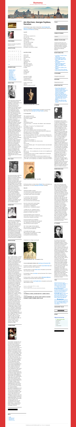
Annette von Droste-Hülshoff (60, 283)
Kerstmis (63, 293)
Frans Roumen (58, 288)
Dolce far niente (61, 287)
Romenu (38, 2)
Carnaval (58, 284)
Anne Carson (63, 282)
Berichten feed (11, 418)
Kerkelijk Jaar (58, 293)
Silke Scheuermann (57, 300)
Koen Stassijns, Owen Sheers (60, 58)
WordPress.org (11, 420)
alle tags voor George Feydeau (38, 110)
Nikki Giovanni (65, 295)
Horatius (40, 184)
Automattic (48, 425)
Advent (55, 282)
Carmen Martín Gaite (45, 265)
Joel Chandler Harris (37, 281)
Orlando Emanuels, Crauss (60, 57)
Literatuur (30, 287)
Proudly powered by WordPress (32, 425)
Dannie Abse (62, 285)
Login (10, 417)
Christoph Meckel (57, 285)
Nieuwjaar (61, 295)
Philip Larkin (59, 296)
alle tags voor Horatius (39, 185)
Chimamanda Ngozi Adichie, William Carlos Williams (60, 64)
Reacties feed (11, 419)
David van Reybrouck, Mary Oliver (61, 70)
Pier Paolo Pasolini (64, 296)
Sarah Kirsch (66, 299)
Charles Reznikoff (62, 284)
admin (38, 286)
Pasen (55, 296)
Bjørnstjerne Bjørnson (46, 277)
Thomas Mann (62, 301)
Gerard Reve (66, 288)
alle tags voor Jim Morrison (29, 29)
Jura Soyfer (35, 273)
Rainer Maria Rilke (61, 297)
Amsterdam (59, 282)
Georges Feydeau (36, 109)
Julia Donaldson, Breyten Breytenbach (59, 62)
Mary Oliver (64, 294)
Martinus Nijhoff (59, 294)
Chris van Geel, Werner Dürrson (61, 69)
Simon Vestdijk (63, 300)
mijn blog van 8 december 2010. (44, 263)
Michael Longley (57, 295)
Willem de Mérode (60, 302)
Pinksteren (56, 297)
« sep (9, 64)
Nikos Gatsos (37, 269)
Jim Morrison (39, 288)
